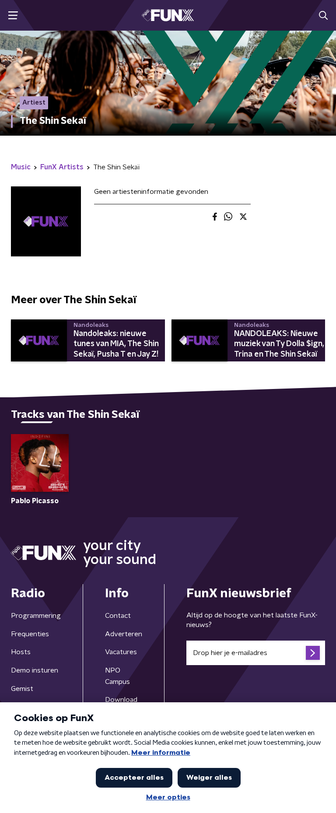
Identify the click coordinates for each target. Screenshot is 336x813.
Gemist (22, 688)
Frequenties (30, 634)
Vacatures (121, 651)
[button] (12, 15)
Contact (118, 615)
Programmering (36, 615)
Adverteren (123, 634)
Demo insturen (34, 670)
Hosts (21, 651)
